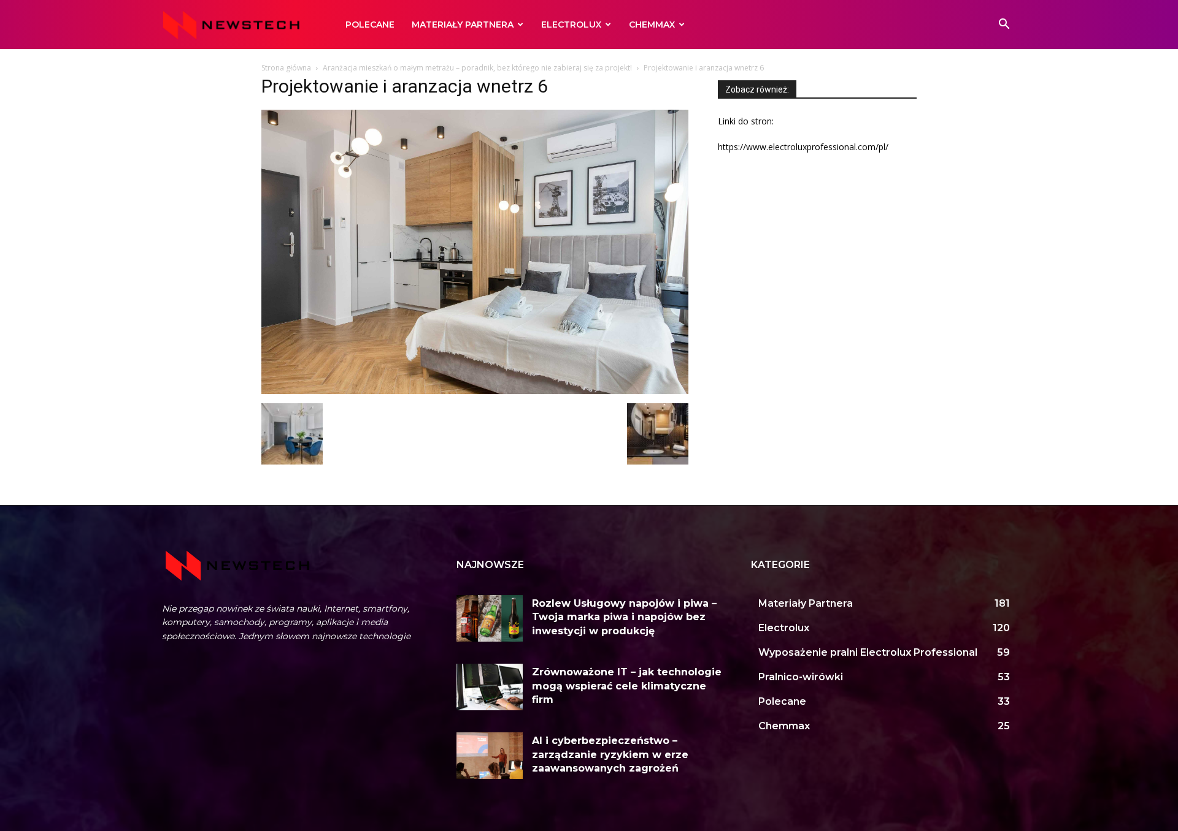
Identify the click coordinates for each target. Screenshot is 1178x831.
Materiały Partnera (463, 24)
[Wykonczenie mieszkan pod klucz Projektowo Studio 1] (657, 461)
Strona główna (286, 68)
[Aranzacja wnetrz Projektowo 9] (292, 461)
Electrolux (571, 24)
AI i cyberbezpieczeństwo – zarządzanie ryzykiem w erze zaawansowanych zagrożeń (610, 754)
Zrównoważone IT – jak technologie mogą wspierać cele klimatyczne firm (627, 685)
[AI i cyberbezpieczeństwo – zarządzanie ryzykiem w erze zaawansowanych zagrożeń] (489, 755)
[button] (1003, 25)
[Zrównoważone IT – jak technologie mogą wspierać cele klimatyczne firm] (489, 687)
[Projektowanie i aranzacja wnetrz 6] (474, 390)
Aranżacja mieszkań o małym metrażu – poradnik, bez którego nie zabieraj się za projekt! (477, 68)
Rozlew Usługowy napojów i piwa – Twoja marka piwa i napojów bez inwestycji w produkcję (624, 617)
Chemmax (652, 24)
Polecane (370, 24)
